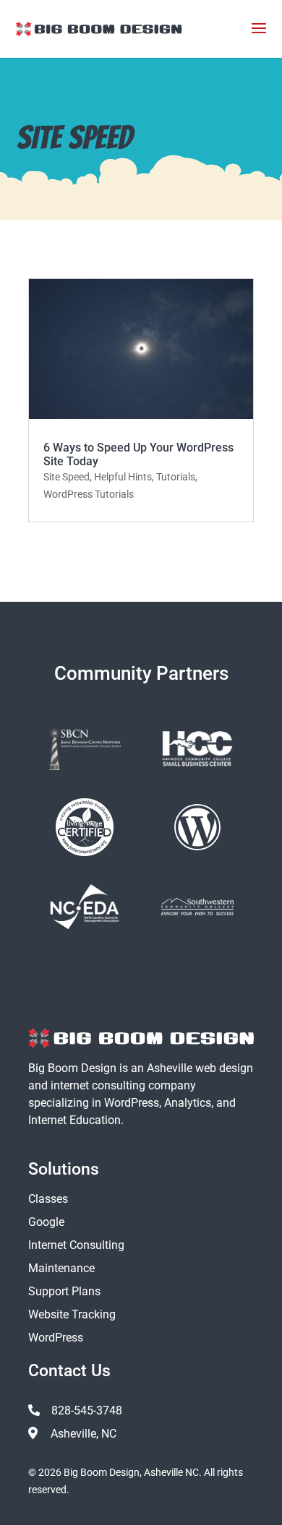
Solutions (63, 1169)
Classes (48, 1199)
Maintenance (61, 1268)
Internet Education (74, 1120)
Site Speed (66, 477)
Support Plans (64, 1291)
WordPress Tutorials (88, 494)
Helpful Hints (123, 477)
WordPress (131, 1103)
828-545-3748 (86, 1410)
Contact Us (69, 1371)
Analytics (187, 1103)
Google (46, 1222)
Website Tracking (72, 1314)
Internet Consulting (76, 1245)
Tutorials (175, 477)
